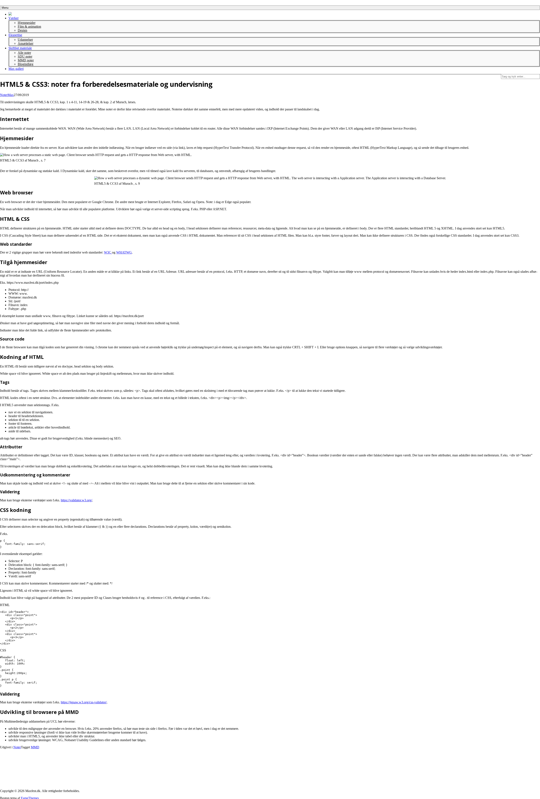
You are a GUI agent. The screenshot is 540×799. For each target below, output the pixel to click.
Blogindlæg (25, 64)
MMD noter (26, 60)
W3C (108, 252)
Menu (5, 7)
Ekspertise (15, 35)
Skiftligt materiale (20, 48)
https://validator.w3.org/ (76, 500)
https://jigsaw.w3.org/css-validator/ (84, 702)
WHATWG (124, 252)
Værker (13, 18)
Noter (4, 95)
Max (11, 95)
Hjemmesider (26, 22)
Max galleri (16, 69)
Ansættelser (25, 43)
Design (22, 30)
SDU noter (25, 56)
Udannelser (25, 39)
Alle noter (24, 52)
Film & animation (29, 26)
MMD (35, 747)
